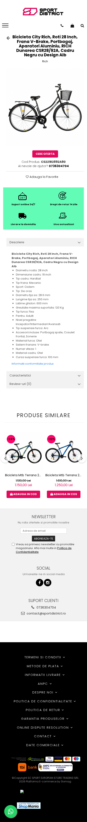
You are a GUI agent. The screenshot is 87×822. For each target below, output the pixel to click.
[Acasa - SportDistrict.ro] (43, 11)
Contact (43, 736)
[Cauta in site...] (82, 25)
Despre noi (43, 692)
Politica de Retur (43, 710)
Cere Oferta (45, 154)
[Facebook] (39, 582)
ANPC (43, 683)
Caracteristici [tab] (20, 375)
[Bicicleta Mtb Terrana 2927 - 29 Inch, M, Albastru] (63, 451)
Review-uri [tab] (20, 384)
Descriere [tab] (17, 242)
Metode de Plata (43, 666)
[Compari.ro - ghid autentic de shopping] (59, 805)
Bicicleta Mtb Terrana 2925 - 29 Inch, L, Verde (24, 475)
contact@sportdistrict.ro (46, 613)
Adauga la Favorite (43, 177)
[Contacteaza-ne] (62, 25)
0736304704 (46, 607)
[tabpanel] (45, 107)
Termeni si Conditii (43, 657)
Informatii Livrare (43, 675)
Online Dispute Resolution (43, 727)
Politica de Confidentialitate (43, 701)
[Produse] (6, 27)
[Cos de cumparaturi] (72, 25)
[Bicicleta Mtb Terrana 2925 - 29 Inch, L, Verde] (23, 451)
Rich (45, 61)
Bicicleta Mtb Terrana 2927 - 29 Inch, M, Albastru (64, 475)
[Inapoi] (6, 38)
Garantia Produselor (43, 718)
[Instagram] (47, 582)
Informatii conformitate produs (33, 364)
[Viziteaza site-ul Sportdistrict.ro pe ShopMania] (29, 805)
